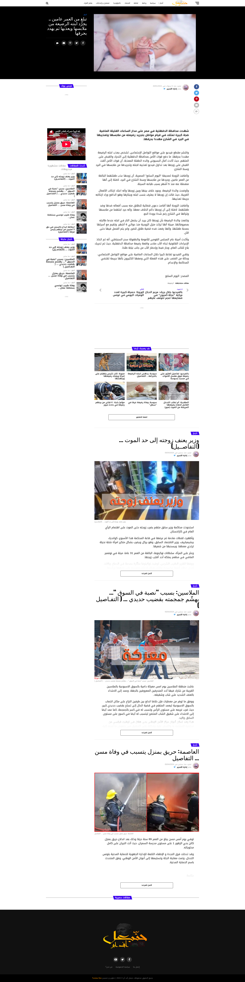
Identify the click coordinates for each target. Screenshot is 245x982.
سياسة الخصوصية (123, 967)
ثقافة (136, 3)
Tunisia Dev (97, 978)
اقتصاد (127, 3)
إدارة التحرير (172, 89)
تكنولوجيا (117, 3)
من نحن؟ (109, 967)
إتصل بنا (136, 967)
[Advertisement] (141, 111)
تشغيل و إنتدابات (103, 3)
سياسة (153, 3)
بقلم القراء (88, 3)
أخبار (161, 3)
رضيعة (170, 283)
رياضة (144, 3)
